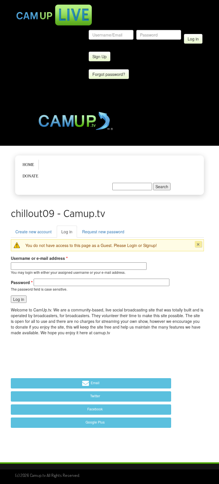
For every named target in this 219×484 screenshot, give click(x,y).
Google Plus (95, 422)
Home (28, 165)
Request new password (103, 231)
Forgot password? (108, 74)
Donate (30, 176)
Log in (69, 233)
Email (95, 382)
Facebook (94, 408)
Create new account (33, 231)
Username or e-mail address (39, 258)
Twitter (94, 395)
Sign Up (99, 56)
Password (22, 282)
